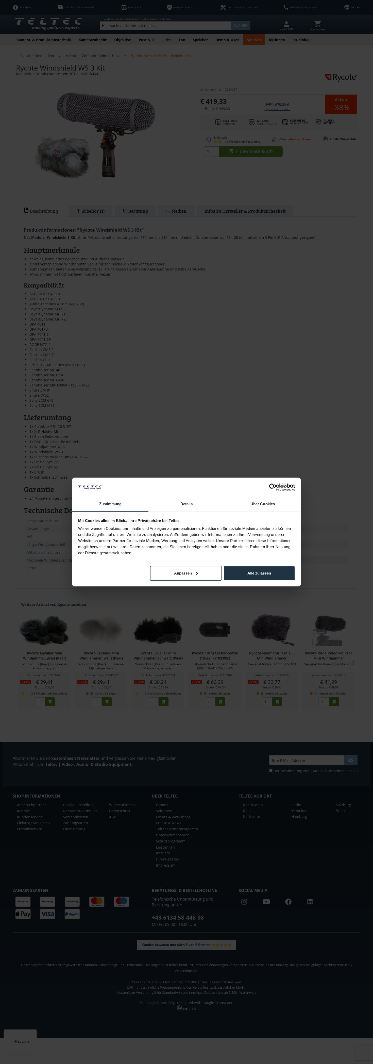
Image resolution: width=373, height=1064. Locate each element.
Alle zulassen (259, 573)
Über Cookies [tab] (262, 504)
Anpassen (183, 573)
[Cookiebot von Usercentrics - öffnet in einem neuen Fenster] (273, 487)
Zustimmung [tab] (110, 504)
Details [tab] (186, 504)
